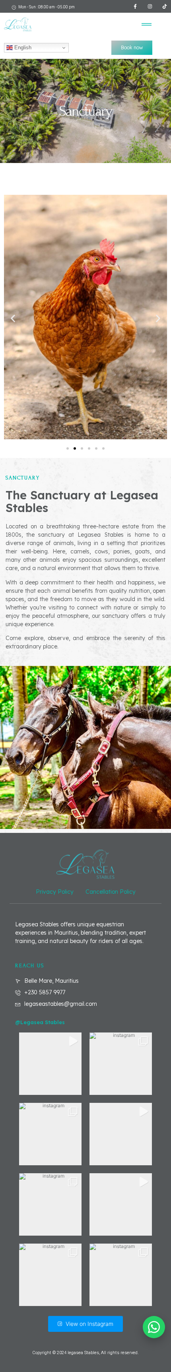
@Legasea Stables (40, 1022)
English (22, 47)
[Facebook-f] (135, 6)
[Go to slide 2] (75, 448)
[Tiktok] (164, 6)
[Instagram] (150, 6)
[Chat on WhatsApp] (154, 1327)
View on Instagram (89, 1323)
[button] (146, 24)
